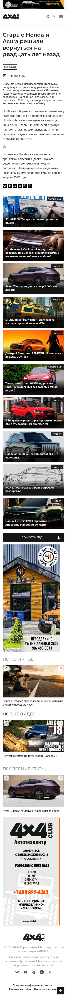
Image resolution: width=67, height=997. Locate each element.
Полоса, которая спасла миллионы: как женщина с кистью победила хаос (33, 702)
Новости (10, 67)
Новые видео (22, 714)
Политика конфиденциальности (32, 985)
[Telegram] (20, 186)
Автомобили (55, 199)
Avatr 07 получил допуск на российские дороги (31, 810)
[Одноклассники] (10, 186)
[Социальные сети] (47, 16)
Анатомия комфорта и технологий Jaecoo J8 (30, 755)
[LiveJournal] (30, 186)
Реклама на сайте (20, 989)
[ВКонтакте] (5, 186)
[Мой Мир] (15, 186)
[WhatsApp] (25, 186)
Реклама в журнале (46, 989)
